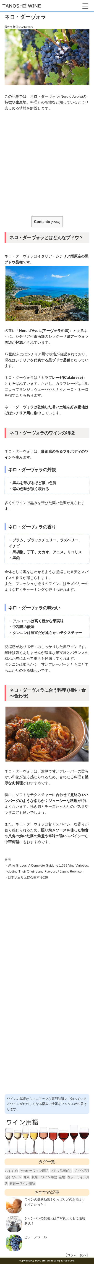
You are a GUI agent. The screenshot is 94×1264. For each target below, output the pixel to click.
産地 (62, 1177)
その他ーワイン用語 (34, 1171)
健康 (26, 1177)
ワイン (16, 1177)
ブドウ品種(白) (61, 1171)
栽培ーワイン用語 (44, 1177)
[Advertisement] (47, 164)
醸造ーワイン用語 (22, 1183)
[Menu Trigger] (85, 6)
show (55, 222)
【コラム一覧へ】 (76, 1255)
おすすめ (11, 1171)
